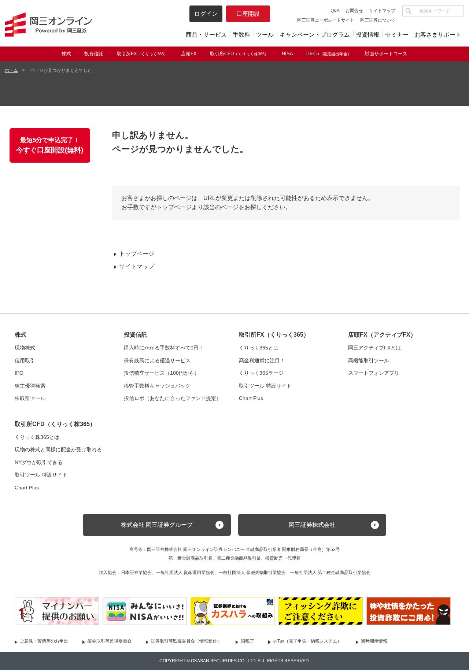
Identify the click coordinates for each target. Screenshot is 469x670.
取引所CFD (239, 53)
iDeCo (328, 53)
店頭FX (189, 53)
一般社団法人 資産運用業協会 (185, 572)
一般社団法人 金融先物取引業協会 (252, 572)
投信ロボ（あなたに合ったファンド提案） (172, 398)
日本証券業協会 (136, 572)
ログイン (206, 14)
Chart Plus (251, 398)
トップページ (136, 254)
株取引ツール (30, 398)
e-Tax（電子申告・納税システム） (307, 641)
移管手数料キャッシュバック (157, 386)
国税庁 (247, 641)
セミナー (397, 35)
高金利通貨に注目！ (262, 360)
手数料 (241, 35)
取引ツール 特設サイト (265, 386)
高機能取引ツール (368, 360)
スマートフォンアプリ (373, 373)
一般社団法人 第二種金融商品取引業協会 (330, 572)
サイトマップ (382, 10)
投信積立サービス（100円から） (161, 373)
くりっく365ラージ (261, 373)
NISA (287, 53)
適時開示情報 (374, 641)
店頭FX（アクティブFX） (382, 335)
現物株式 (25, 348)
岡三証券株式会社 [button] (312, 525)
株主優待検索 (30, 386)
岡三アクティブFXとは (374, 348)
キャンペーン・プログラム (315, 35)
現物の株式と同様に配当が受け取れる (58, 449)
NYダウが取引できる (39, 462)
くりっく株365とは (37, 437)
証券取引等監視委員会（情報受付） (186, 641)
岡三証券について (377, 20)
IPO (19, 373)
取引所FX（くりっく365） (274, 335)
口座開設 (248, 14)
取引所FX (142, 53)
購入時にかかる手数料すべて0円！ (164, 348)
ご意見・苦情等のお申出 (44, 641)
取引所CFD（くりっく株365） (55, 424)
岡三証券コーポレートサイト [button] (325, 20)
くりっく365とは (258, 348)
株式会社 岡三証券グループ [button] (157, 525)
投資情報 (367, 35)
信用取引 (25, 360)
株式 (66, 53)
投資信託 (93, 53)
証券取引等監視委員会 (110, 641)
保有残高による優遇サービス (157, 360)
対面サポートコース (386, 53)
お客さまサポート (437, 35)
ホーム (11, 70)
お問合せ (354, 10)
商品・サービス (206, 35)
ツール (265, 35)
